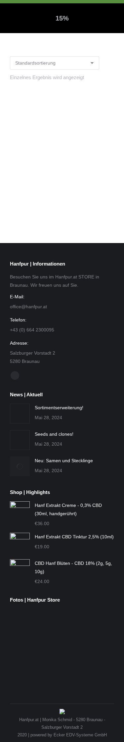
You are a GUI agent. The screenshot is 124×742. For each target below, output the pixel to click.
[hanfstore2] (22, 623)
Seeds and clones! (54, 434)
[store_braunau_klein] (22, 674)
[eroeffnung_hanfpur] (22, 649)
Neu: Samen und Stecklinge (64, 460)
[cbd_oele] (73, 649)
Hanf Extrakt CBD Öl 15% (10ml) (62, 205)
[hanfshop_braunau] (99, 623)
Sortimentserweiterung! (59, 407)
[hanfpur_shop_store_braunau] (99, 649)
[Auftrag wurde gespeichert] (20, 413)
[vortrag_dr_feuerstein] (73, 623)
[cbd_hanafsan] (48, 649)
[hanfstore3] (48, 623)
